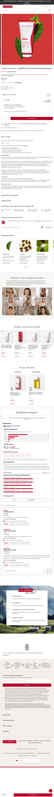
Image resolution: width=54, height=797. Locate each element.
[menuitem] (43, 6)
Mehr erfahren (6, 655)
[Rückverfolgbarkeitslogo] (3, 222)
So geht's (26, 145)
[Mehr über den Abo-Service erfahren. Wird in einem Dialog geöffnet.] (8, 100)
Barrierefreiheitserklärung (43, 753)
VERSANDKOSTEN (18, 82)
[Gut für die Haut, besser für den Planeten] (32, 206)
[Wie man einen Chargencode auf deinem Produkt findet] (42, 227)
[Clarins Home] (7, 6)
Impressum (33, 755)
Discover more (6, 262)
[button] (27, 137)
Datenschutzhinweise (23, 755)
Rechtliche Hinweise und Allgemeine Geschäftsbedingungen (19, 753)
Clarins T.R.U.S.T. (40, 220)
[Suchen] (49, 10)
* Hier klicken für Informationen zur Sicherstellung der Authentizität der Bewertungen (27, 418)
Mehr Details (10, 75)
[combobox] (27, 111)
